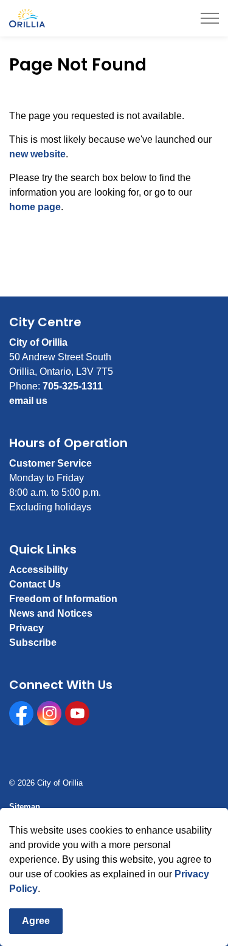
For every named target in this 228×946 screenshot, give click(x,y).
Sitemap (24, 806)
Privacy (26, 628)
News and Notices (50, 613)
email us (28, 401)
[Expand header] (210, 18)
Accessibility (38, 569)
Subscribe (33, 642)
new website (37, 154)
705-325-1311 (73, 386)
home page (35, 207)
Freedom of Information (63, 599)
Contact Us (35, 584)
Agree (36, 921)
